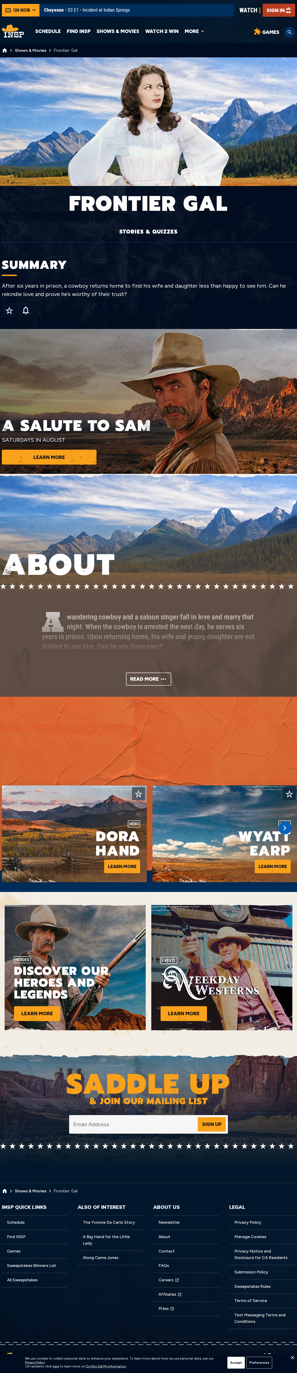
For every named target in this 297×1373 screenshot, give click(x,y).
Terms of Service (250, 1300)
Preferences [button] (259, 1363)
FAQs (163, 1265)
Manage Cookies (250, 1236)
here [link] (56, 1366)
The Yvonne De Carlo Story (109, 1222)
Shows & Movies (118, 31)
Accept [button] (236, 1363)
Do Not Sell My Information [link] (106, 1366)
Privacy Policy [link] (35, 1362)
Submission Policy (251, 1272)
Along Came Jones (100, 1257)
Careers (166, 1279)
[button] (292, 1358)
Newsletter (169, 1222)
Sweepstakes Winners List (31, 1265)
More (192, 31)
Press (163, 1308)
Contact (166, 1251)
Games (13, 1251)
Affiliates (167, 1294)
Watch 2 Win (162, 31)
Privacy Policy (247, 1222)
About (164, 1236)
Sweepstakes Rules (252, 1286)
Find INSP (78, 31)
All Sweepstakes (22, 1279)
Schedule (48, 31)
